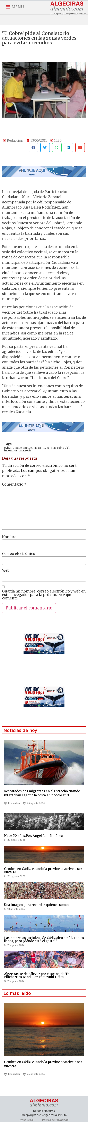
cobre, (61, 448)
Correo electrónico (18, 553)
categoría (25, 450)
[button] (33, 147)
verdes (51, 448)
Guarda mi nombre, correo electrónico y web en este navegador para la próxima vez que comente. (44, 595)
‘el (67, 448)
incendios (10, 450)
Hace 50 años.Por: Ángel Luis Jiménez (33, 836)
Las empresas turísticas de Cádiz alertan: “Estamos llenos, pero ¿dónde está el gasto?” (44, 939)
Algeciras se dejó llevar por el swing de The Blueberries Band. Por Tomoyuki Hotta (37, 975)
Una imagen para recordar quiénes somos (36, 905)
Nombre (9, 537)
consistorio (37, 448)
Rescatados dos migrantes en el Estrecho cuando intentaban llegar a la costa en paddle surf (42, 793)
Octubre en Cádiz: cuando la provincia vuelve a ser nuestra (43, 870)
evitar (8, 448)
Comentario (14, 484)
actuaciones (21, 448)
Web (5, 570)
